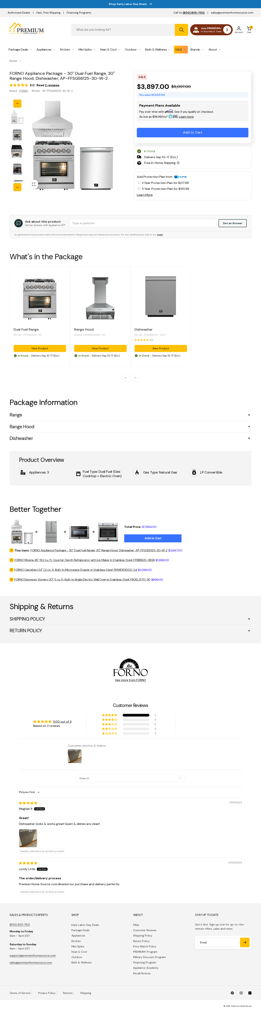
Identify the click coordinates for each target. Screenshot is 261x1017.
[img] (28, 803)
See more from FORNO (130, 680)
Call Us (189, 12)
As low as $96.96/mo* (166, 117)
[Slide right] (17, 187)
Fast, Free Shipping (48, 12)
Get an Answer (232, 223)
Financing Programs (79, 12)
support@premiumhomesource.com (33, 955)
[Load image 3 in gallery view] (17, 151)
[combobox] (129, 30)
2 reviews (52, 85)
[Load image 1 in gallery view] (17, 117)
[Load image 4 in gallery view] (17, 168)
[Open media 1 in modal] (72, 145)
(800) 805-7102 (20, 924)
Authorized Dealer (19, 12)
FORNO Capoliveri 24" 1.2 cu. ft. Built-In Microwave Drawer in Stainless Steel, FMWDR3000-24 (75, 570)
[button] (249, 29)
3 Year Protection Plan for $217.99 (165, 183)
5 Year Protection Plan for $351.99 (165, 189)
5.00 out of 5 (62, 722)
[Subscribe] (245, 942)
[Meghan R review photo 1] (28, 838)
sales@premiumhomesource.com (232, 12)
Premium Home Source (241, 1006)
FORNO (23, 91)
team (160, 234)
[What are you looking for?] (181, 30)
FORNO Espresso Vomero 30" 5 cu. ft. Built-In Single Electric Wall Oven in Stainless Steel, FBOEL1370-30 (82, 579)
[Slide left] (17, 104)
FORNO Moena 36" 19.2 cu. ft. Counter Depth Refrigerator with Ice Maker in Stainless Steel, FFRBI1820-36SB (84, 560)
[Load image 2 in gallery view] (17, 134)
